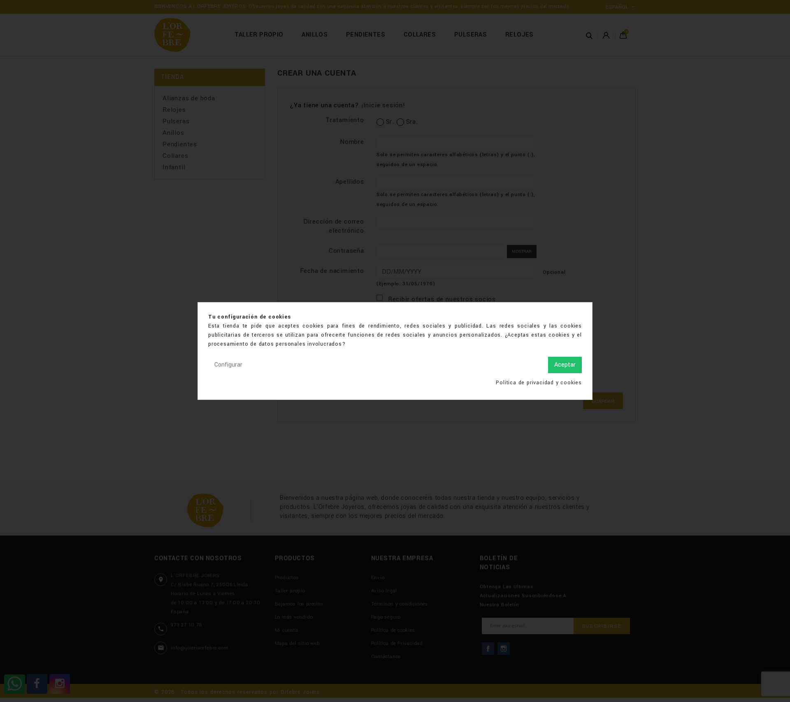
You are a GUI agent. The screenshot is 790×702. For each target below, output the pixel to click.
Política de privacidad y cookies (539, 382)
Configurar (228, 364)
